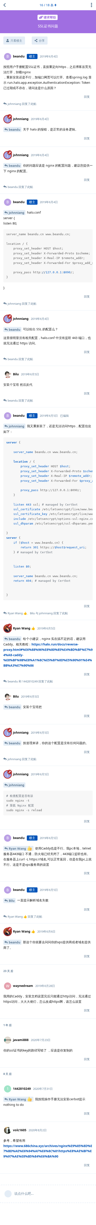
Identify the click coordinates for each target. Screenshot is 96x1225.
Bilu (12, 900)
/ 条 (47, 5)
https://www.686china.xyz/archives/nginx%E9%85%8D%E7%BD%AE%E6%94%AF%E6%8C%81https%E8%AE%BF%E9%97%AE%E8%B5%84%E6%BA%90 (47, 1151)
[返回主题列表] (4, 5)
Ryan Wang (18, 848)
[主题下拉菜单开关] (91, 5)
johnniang (16, 212)
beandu (14, 129)
